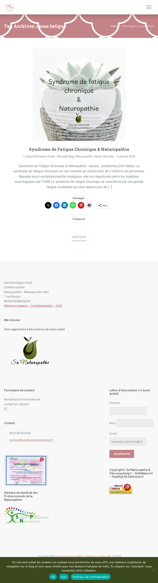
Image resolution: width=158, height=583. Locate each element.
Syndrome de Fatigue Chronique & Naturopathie (79, 149)
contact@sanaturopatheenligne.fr (31, 440)
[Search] (137, 7)
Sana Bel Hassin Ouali (40, 156)
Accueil (62, 156)
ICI (5, 408)
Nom (112, 423)
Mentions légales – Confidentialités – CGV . (33, 305)
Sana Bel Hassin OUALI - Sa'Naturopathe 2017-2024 (87, 556)
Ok (53, 576)
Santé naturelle (104, 156)
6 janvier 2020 (126, 156)
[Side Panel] (149, 7)
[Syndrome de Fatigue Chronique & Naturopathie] (79, 94)
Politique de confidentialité (91, 576)
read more (79, 237)
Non (64, 576)
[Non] (153, 570)
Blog (71, 156)
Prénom (114, 403)
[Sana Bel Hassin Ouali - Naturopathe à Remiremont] (9, 7)
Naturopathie (84, 156)
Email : (113, 433)
